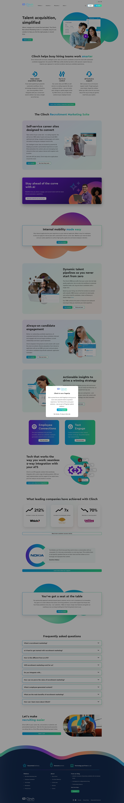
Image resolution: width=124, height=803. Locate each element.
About (64, 5)
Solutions (48, 5)
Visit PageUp (62, 410)
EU (99, 1)
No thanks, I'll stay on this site (62, 414)
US (96, 1)
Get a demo (98, 5)
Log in (90, 5)
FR (101, 1)
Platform (40, 5)
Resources (56, 5)
